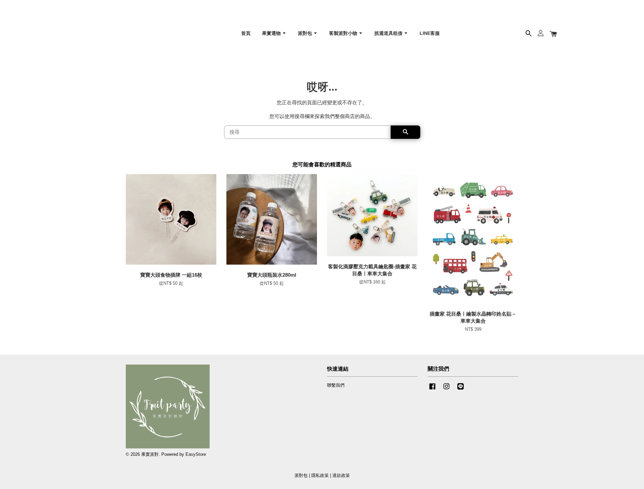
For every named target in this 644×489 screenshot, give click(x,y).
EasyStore (195, 454)
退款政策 (341, 475)
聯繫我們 (335, 385)
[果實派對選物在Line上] (460, 389)
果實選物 (272, 33)
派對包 (305, 33)
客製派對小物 (344, 33)
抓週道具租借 (389, 33)
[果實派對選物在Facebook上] (432, 389)
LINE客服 (430, 33)
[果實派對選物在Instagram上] (446, 389)
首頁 (246, 33)
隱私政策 (320, 475)
